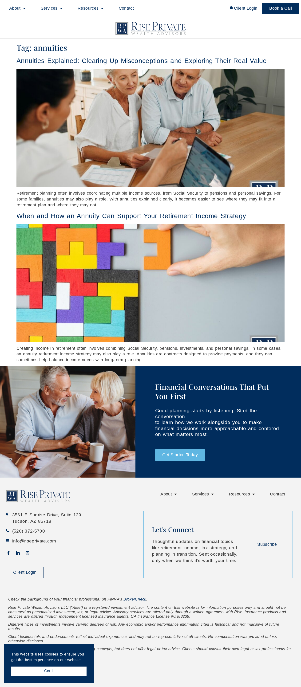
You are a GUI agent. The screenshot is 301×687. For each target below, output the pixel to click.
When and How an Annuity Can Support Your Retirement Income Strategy (131, 216)
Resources (88, 8)
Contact (126, 8)
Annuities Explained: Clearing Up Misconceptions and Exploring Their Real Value (141, 60)
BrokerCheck (134, 599)
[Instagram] (27, 553)
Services (49, 8)
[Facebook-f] (8, 553)
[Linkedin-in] (18, 553)
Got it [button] (49, 671)
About (15, 8)
